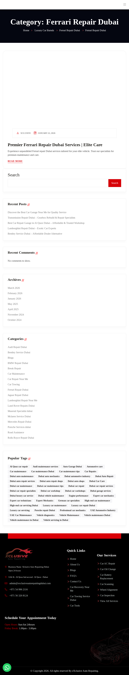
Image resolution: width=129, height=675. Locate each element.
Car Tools (75, 605)
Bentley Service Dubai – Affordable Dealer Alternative (35, 233)
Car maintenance (18, 471)
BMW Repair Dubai (18, 363)
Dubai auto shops (76, 481)
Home (73, 559)
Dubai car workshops (75, 491)
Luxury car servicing (20, 510)
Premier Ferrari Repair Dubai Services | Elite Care (55, 144)
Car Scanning (107, 584)
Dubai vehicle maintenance (51, 496)
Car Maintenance (16, 373)
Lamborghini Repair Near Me (22, 400)
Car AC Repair (107, 563)
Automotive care (95, 466)
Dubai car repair (76, 486)
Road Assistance (16, 432)
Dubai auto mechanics (48, 476)
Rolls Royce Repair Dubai (21, 437)
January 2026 (14, 298)
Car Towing (14, 384)
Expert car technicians (20, 500)
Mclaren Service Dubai (19, 416)
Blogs (11, 357)
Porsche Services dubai (19, 427)
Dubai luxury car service (21, 496)
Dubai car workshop (50, 491)
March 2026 (14, 288)
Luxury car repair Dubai (83, 505)
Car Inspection (107, 595)
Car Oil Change (108, 569)
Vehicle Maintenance (69, 515)
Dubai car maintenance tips (50, 486)
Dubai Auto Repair (104, 476)
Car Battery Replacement (106, 577)
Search (14, 174)
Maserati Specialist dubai (20, 411)
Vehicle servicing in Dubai (55, 520)
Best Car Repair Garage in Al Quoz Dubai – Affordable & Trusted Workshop (46, 223)
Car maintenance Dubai (42, 471)
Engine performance (78, 496)
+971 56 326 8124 (18, 595)
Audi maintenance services (45, 466)
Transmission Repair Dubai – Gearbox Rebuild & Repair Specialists (41, 217)
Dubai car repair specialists (23, 491)
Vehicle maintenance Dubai (97, 515)
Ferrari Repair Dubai (18, 389)
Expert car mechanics (103, 496)
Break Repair (14, 368)
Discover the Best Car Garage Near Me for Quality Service (37, 212)
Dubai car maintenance (21, 486)
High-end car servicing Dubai (24, 505)
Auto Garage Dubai (72, 466)
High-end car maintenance (97, 500)
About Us (75, 564)
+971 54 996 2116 (18, 589)
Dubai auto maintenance (21, 476)
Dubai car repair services (101, 486)
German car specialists (69, 500)
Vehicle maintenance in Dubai (24, 520)
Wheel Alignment (109, 589)
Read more (15, 161)
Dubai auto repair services (22, 481)
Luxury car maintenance (54, 505)
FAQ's (73, 575)
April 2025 (13, 309)
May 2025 (13, 304)
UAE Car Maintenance (21, 515)
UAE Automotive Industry (102, 510)
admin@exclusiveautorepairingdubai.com (30, 583)
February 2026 (15, 293)
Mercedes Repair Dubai (19, 421)
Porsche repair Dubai (45, 510)
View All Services (109, 601)
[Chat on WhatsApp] (7, 667)
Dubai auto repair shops (51, 481)
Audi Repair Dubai (17, 347)
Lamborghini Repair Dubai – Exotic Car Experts (32, 228)
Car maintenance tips (69, 471)
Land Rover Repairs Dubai (21, 405)
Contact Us (75, 581)
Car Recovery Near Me (79, 589)
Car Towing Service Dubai (80, 598)
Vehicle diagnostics (45, 515)
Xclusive (25, 133)
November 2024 (16, 314)
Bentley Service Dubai (19, 352)
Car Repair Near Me (18, 379)
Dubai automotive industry (77, 476)
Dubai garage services (100, 491)
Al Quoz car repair (19, 466)
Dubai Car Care (97, 481)
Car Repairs (90, 471)
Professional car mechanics (72, 510)
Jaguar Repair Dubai (18, 395)
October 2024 (14, 320)
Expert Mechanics (44, 500)
